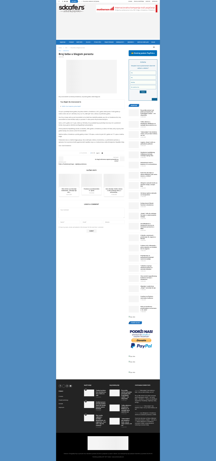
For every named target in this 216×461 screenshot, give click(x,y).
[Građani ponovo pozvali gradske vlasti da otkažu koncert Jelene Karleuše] (89, 404)
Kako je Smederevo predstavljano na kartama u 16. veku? (148, 308)
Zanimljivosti (120, 42)
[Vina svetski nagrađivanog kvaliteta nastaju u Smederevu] (134, 278)
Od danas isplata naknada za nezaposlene (148, 194)
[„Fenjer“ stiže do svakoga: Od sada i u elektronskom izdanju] (134, 216)
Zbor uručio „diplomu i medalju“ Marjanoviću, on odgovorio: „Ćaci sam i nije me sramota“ (101, 420)
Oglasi (153, 42)
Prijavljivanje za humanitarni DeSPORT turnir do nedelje (147, 257)
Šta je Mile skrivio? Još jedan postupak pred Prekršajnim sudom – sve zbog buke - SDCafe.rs (145, 397)
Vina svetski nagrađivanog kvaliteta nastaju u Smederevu (148, 277)
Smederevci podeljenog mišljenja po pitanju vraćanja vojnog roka (147, 154)
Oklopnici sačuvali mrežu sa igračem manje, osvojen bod (148, 184)
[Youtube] (64, 1)
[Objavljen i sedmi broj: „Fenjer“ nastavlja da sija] (134, 288)
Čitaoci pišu (97, 42)
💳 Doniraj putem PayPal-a (142, 53)
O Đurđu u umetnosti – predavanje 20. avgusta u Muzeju (148, 236)
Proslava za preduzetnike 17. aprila (91, 189)
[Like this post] (92, 153)
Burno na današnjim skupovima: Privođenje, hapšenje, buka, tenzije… (146, 400)
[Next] (81, 1)
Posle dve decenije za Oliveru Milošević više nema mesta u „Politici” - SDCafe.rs (146, 419)
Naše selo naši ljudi (143, 42)
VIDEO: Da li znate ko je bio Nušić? (71, 106)
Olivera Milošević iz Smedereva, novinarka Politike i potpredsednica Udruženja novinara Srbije (144, 423)
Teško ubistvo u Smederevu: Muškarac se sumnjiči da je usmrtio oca (148, 123)
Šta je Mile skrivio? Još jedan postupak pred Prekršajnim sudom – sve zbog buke (148, 112)
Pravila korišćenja (139, 1)
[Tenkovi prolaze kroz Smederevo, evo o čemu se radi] (89, 393)
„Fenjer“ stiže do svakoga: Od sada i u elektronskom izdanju (148, 215)
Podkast (71, 42)
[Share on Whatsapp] (98, 153)
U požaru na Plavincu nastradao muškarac (146, 297)
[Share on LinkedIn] (97, 153)
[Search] (156, 47)
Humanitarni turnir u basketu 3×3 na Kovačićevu (148, 163)
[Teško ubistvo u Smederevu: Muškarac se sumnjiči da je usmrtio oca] (134, 124)
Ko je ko (88, 42)
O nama (130, 1)
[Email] (67, 1)
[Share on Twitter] (95, 153)
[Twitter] (60, 1)
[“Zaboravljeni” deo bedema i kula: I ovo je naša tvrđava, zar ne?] (134, 134)
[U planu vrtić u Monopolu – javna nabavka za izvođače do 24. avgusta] (134, 248)
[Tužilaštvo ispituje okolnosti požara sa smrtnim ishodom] (134, 268)
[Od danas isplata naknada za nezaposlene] (134, 195)
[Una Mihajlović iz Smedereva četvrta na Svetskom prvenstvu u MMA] (134, 226)
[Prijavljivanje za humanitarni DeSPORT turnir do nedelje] (134, 258)
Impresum (154, 1)
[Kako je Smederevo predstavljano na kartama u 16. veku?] (134, 309)
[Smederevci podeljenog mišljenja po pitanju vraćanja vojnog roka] (134, 155)
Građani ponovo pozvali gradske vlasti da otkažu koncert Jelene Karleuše (101, 405)
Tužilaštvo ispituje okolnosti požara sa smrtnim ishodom (146, 267)
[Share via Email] (102, 153)
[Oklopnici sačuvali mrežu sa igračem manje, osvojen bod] (134, 185)
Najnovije (62, 42)
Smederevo (130, 42)
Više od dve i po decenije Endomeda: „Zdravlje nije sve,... (69, 190)
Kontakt (148, 1)
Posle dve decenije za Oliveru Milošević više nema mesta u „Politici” (148, 174)
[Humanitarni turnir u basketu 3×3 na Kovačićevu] (134, 165)
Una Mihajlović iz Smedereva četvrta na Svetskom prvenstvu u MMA (147, 226)
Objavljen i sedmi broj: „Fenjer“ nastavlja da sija (148, 287)
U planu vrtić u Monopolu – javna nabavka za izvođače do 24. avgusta (148, 247)
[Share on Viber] (100, 153)
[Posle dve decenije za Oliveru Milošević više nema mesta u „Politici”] (134, 175)
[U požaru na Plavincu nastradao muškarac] (134, 299)
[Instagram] (62, 1)
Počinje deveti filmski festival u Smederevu (146, 204)
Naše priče (79, 42)
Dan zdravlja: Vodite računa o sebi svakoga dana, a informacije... (114, 190)
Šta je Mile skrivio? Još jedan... (91, 1)
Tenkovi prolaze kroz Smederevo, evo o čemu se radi (101, 393)
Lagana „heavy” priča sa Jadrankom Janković (147, 143)
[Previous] (79, 1)
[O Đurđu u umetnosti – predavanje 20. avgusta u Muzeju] (134, 237)
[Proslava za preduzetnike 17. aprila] (91, 181)
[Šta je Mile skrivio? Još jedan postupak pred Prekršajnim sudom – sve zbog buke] (134, 112)
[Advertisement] (108, 27)
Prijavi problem (109, 42)
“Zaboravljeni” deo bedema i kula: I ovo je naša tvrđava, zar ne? (148, 133)
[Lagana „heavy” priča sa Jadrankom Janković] (134, 144)
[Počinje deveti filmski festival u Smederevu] (134, 205)
